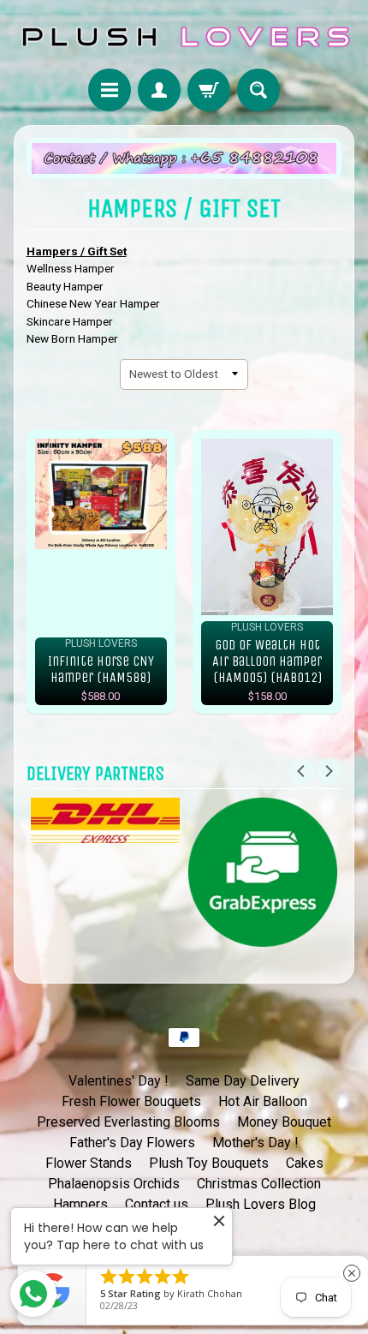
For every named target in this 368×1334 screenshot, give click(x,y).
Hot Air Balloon (262, 1101)
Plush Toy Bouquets (209, 1163)
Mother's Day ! (255, 1142)
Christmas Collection (259, 1183)
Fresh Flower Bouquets (131, 1101)
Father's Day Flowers (132, 1142)
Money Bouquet (284, 1122)
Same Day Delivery (243, 1081)
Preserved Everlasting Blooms (128, 1122)
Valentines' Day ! (118, 1081)
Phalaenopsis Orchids (114, 1183)
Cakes (304, 1163)
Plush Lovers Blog (260, 1204)
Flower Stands (88, 1163)
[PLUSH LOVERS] (184, 37)
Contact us (156, 1204)
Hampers (80, 1204)
